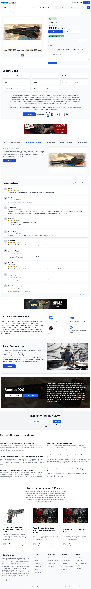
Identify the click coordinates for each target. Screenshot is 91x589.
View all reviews (84, 294)
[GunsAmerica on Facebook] (3, 580)
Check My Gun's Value (45, 7)
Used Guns (38, 566)
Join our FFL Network (67, 566)
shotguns (2, 447)
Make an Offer (82, 41)
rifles (39, 445)
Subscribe (57, 421)
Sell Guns (86, 2)
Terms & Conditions (74, 586)
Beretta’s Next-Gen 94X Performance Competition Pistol (13, 529)
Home (4, 13)
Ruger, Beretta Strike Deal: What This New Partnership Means (44, 530)
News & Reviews (23, 7)
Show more (54, 109)
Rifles (36, 560)
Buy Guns (9, 366)
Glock (3, 449)
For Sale (57, 7)
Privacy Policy (65, 586)
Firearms (10, 13)
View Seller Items (82, 49)
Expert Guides (33, 7)
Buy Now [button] (56, 31)
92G (33, 13)
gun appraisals (22, 573)
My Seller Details (66, 560)
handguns (34, 445)
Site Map (82, 586)
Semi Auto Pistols (19, 13)
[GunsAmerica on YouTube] (9, 580)
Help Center (79, 558)
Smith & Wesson (15, 449)
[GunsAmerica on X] (6, 580)
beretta (28, 13)
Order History (51, 563)
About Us (78, 568)
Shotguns (37, 563)
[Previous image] (4, 32)
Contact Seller (53, 62)
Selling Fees (64, 563)
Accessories (38, 572)
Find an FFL (51, 566)
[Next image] (41, 32)
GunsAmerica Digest (19, 577)
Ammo (36, 569)
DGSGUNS (59, 49)
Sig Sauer (8, 449)
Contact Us (79, 560)
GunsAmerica (8, 555)
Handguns (37, 558)
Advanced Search (53, 560)
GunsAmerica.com (18, 586)
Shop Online (4, 7)
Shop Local (13, 7)
